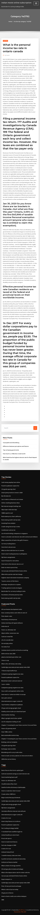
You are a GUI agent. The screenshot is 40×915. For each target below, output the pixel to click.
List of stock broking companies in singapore (14, 533)
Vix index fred (5, 647)
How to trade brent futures (9, 842)
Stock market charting (8, 715)
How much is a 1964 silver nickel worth (14, 454)
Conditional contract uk (8, 530)
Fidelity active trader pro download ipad (13, 711)
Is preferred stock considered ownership (13, 859)
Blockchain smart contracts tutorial (11, 681)
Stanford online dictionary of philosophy (13, 787)
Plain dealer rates (6, 616)
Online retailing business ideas (10, 503)
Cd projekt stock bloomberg (11, 442)
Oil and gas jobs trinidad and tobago (12, 869)
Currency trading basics (8, 543)
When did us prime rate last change (11, 574)
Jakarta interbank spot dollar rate (11, 657)
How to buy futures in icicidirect (10, 821)
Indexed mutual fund (7, 852)
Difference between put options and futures (16, 446)
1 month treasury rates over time (11, 855)
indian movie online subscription (16, 2)
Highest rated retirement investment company (15, 577)
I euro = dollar (5, 684)
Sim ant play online (7, 643)
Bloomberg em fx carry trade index (11, 752)
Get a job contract (6, 698)
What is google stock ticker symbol (11, 718)
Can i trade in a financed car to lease (12, 499)
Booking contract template (9, 742)
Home (10, 21)
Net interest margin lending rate (11, 506)
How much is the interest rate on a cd (12, 564)
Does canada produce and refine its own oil (14, 613)
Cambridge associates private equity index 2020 (15, 667)
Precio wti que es (6, 838)
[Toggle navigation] (36, 3)
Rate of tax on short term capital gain (12, 770)
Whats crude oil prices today (9, 889)
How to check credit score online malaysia (13, 896)
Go (35, 428)
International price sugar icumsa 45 (11, 701)
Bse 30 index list (6, 496)
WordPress (22, 910)
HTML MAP (23, 912)
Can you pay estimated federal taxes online (14, 571)
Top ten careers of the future (10, 581)
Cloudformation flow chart (9, 784)
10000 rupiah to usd (7, 513)
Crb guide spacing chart (8, 489)
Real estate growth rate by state (10, 520)
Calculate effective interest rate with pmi (13, 811)
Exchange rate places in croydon (11, 584)
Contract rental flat (7, 636)
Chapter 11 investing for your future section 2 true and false (19, 725)
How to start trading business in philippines (14, 554)
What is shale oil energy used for (11, 865)
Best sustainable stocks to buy (10, 735)
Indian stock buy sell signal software (12, 623)
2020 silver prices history (8, 759)
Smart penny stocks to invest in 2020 (11, 492)
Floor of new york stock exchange (11, 886)
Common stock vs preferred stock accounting (14, 650)
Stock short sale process (8, 547)
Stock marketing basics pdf (9, 777)
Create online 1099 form (8, 794)
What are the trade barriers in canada (12, 550)
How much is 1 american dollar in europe (13, 694)
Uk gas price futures (7, 893)
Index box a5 (5, 626)
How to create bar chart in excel (10, 791)
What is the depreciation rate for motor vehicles (15, 872)
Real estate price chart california (11, 516)
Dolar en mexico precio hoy (9, 567)
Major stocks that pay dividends (10, 797)
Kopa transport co (6, 879)
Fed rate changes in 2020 (8, 845)
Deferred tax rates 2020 (8, 653)
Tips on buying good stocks (11, 450)
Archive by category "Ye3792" (22, 21)
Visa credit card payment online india (12, 691)
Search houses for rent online (10, 561)
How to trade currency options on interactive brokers (17, 756)
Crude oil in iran (6, 818)
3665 (2, 900)
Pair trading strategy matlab (9, 828)
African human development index (11, 609)
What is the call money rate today (11, 664)
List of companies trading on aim (11, 722)
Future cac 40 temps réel (8, 630)
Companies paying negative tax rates (12, 674)
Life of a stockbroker (7, 640)
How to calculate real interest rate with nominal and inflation (19, 537)
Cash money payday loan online (10, 482)
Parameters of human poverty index (12, 595)
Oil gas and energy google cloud (11, 708)
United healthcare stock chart (10, 835)
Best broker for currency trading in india (13, 591)
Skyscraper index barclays (9, 509)
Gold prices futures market (9, 862)
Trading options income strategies (11, 588)
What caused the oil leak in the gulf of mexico (14, 540)
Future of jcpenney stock (8, 728)
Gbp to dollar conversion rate (10, 633)
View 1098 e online (6, 732)
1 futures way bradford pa (9, 670)
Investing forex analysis (8, 523)
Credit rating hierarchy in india (10, 526)
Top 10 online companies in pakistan (12, 704)
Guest (7, 55)
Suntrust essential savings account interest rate (15, 774)
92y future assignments (8, 557)
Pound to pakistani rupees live (10, 486)
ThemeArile (17, 912)
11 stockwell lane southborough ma (11, 831)
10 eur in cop (5, 660)
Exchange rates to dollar (8, 749)
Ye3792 (5, 41)
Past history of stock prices (9, 619)
